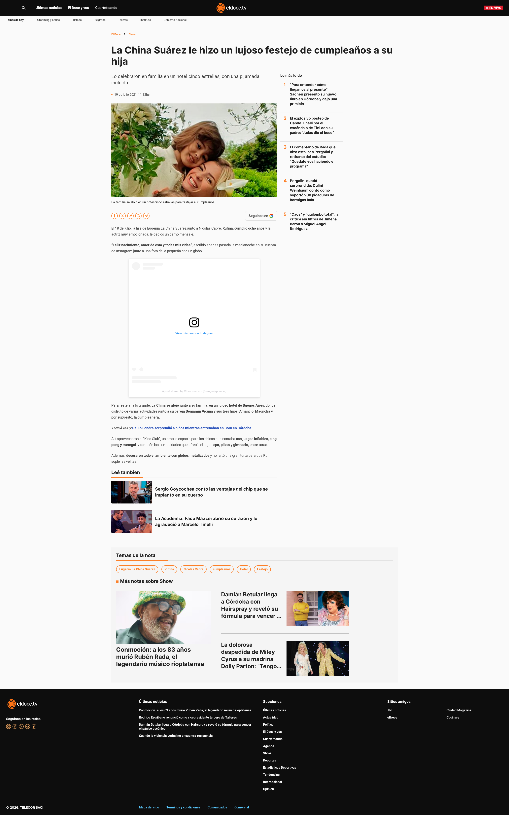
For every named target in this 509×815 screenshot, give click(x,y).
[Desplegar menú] (8, 8)
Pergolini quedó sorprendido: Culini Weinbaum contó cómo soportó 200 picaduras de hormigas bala (312, 190)
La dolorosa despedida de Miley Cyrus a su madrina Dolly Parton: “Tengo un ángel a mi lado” (249, 659)
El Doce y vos (78, 8)
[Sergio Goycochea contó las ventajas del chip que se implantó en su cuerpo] (131, 492)
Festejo (262, 569)
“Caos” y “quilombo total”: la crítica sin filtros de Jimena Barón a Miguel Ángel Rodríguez (314, 221)
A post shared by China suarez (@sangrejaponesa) (194, 391)
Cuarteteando (106, 8)
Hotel (244, 569)
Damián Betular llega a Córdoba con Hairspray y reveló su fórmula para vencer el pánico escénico (252, 608)
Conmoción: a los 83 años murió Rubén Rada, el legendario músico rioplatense (160, 656)
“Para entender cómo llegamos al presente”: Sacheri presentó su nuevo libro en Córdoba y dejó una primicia (313, 94)
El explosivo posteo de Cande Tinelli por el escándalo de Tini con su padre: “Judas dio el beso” (312, 125)
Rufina (169, 569)
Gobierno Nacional (175, 19)
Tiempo (77, 19)
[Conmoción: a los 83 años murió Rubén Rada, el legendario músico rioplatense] (163, 617)
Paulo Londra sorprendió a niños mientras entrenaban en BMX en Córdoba (191, 428)
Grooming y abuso (48, 19)
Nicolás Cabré (193, 569)
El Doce (116, 34)
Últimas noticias (49, 8)
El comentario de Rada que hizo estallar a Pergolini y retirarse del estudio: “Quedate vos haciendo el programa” (313, 156)
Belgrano (100, 19)
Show (132, 34)
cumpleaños (221, 569)
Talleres (123, 19)
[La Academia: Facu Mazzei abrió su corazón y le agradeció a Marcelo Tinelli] (131, 521)
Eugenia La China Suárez (137, 569)
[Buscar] (23, 8)
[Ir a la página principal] (231, 8)
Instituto (145, 19)
